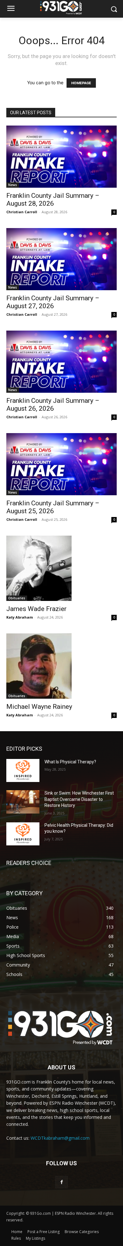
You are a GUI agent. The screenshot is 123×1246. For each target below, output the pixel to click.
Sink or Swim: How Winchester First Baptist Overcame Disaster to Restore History (79, 799)
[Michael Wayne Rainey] (61, 666)
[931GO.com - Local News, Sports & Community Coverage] (61, 7)
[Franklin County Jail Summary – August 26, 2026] (61, 362)
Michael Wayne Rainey (39, 706)
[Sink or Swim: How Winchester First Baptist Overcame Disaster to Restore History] (22, 802)
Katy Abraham (19, 617)
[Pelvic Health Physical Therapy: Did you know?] (22, 834)
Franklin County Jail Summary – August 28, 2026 (52, 199)
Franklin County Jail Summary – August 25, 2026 (52, 507)
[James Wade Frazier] (61, 568)
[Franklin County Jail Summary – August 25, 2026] (61, 464)
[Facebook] (61, 1182)
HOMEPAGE (81, 83)
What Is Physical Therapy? (70, 761)
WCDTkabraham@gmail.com (60, 1138)
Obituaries (16, 598)
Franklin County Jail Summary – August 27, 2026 (52, 302)
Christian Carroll (21, 211)
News (12, 185)
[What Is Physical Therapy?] (22, 770)
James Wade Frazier (36, 609)
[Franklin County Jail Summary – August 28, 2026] (61, 157)
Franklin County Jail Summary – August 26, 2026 (52, 404)
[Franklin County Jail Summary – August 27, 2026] (61, 259)
